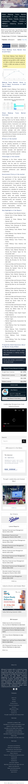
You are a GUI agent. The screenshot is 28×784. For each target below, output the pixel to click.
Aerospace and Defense (14, 745)
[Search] (22, 2)
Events (14, 699)
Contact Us (14, 712)
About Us (14, 697)
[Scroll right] (26, 46)
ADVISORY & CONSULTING (14, 722)
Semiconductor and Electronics (14, 749)
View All (14, 507)
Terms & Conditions (14, 705)
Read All (5, 650)
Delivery (14, 707)
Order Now (14, 385)
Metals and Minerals (14, 766)
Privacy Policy (14, 703)
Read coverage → (11, 469)
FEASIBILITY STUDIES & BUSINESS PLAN (14, 724)
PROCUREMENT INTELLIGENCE (14, 730)
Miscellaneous (14, 770)
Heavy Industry (14, 753)
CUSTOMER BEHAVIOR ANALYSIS (14, 732)
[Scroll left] (2, 46)
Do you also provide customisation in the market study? (14, 361)
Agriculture (14, 772)
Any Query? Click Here (14, 398)
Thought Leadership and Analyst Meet (14, 714)
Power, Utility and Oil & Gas (14, 751)
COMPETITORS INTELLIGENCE (14, 726)
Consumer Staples (14, 762)
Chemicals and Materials (14, 747)
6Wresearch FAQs (14, 709)
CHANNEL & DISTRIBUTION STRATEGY (14, 728)
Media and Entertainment (14, 768)
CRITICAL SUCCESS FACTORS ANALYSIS (14, 737)
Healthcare (14, 758)
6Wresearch (10, 783)
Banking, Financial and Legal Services (14, 764)
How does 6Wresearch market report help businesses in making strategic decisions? (14, 352)
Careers (14, 701)
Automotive (14, 760)
